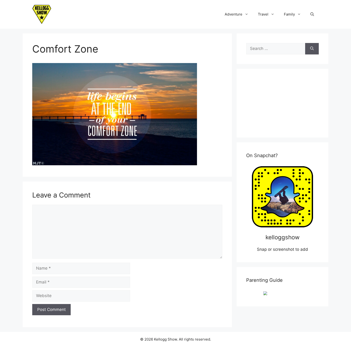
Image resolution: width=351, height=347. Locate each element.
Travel (263, 14)
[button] (312, 14)
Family (289, 14)
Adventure (233, 14)
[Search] (312, 48)
